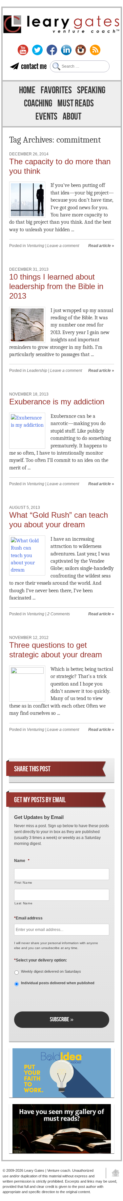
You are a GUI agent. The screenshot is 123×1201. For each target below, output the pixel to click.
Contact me (34, 66)
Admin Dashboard (113, 1173)
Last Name (23, 903)
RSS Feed (95, 50)
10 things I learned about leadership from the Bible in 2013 (56, 286)
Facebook (52, 50)
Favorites (56, 90)
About (72, 117)
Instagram (81, 50)
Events (46, 117)
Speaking (91, 90)
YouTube (23, 50)
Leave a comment (63, 245)
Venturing (35, 245)
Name (22, 860)
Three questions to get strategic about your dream (55, 650)
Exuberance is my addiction (56, 401)
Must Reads (75, 103)
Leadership (37, 370)
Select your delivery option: (40, 960)
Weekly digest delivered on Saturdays (51, 971)
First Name (23, 882)
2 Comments (58, 614)
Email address (28, 918)
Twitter (37, 50)
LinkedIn (66, 50)
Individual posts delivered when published (57, 983)
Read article (99, 245)
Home (27, 90)
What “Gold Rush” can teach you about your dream (58, 519)
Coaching (38, 103)
